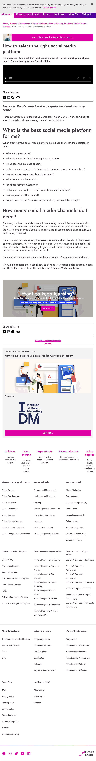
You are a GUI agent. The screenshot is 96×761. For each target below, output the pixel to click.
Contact (37, 702)
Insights (59, 14)
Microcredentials (9, 502)
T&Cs (4, 690)
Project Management (74, 527)
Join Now (48, 432)
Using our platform (42, 639)
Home (5, 23)
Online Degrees (8, 515)
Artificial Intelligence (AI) (76, 502)
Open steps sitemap (10, 734)
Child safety (39, 690)
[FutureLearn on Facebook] (4, 753)
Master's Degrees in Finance (45, 598)
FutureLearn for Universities (77, 645)
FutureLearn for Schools (76, 664)
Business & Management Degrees (16, 603)
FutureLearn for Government (78, 658)
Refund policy (8, 702)
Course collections (74, 540)
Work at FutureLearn (10, 645)
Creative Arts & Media (43, 527)
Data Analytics (72, 496)
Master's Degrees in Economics (47, 604)
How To (73, 14)
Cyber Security (72, 521)
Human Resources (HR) (75, 515)
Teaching (38, 502)
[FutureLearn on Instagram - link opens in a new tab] (10, 753)
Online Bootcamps (10, 508)
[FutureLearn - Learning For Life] (86, 753)
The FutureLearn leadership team (16, 639)
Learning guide (40, 651)
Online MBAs (7, 560)
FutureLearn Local (27, 14)
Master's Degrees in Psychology (47, 560)
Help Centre (39, 696)
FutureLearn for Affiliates (76, 670)
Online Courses (8, 490)
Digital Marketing (39, 23)
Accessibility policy (10, 721)
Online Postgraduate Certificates (16, 533)
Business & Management (20, 23)
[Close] (92, 4)
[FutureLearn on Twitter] (16, 753)
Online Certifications (11, 496)
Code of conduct (9, 715)
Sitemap (5, 727)
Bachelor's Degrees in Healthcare (80, 560)
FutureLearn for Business (76, 651)
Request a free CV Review (45, 670)
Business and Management (45, 490)
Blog (4, 658)
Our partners (71, 639)
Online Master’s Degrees (12, 521)
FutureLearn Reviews (42, 645)
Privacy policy (8, 696)
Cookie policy (8, 709)
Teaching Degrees (9, 572)
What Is (87, 14)
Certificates (39, 658)
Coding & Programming (76, 533)
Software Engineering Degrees (15, 597)
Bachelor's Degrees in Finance (78, 588)
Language (38, 521)
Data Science (71, 508)
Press (46, 14)
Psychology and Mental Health (47, 508)
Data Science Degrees (11, 584)
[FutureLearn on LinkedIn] (29, 753)
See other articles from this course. (52, 37)
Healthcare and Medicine (44, 496)
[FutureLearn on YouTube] (23, 753)
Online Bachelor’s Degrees (13, 527)
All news (6, 14)
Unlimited (38, 664)
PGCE (4, 591)
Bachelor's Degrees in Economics (80, 582)
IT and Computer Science (44, 515)
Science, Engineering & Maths (46, 533)
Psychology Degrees (10, 566)
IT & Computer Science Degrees (15, 578)
